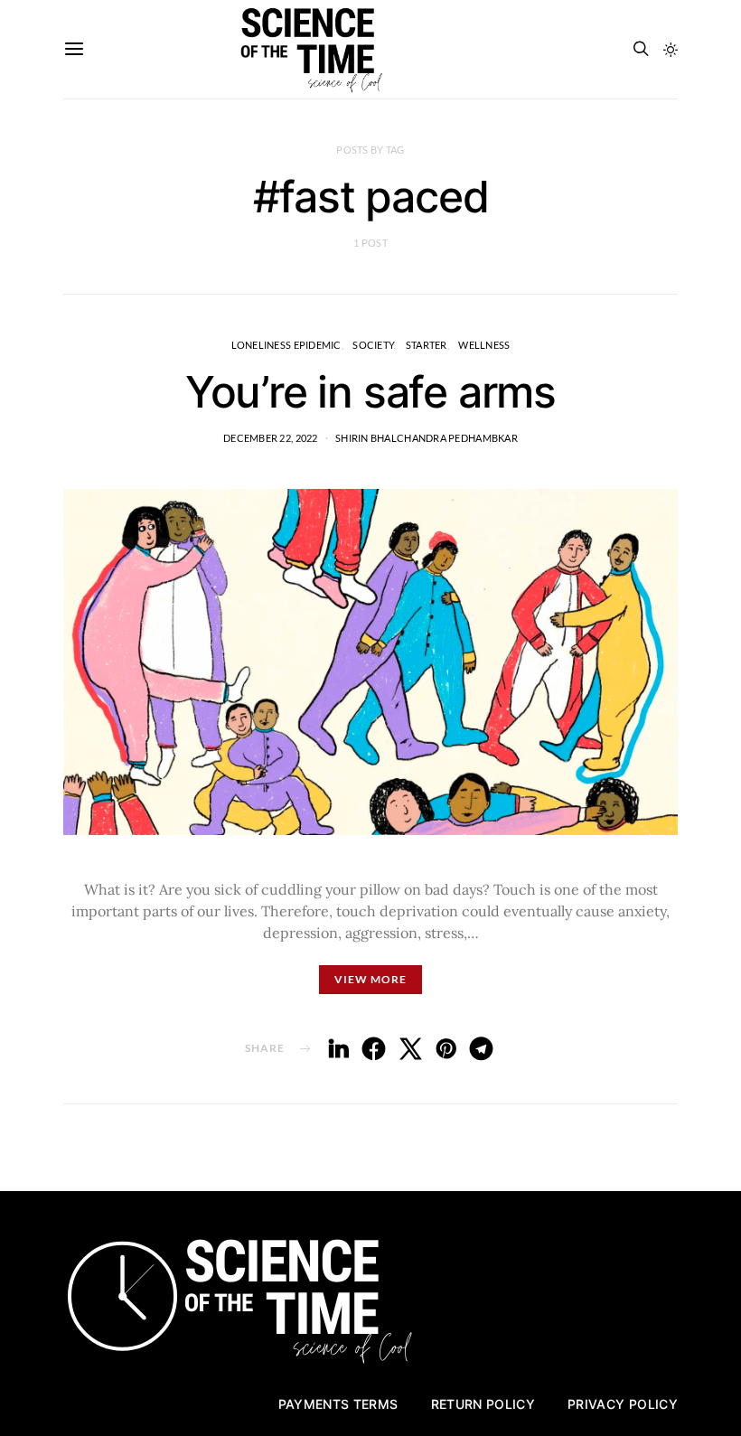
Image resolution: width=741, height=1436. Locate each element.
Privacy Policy (622, 1404)
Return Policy (483, 1404)
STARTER (426, 345)
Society (373, 345)
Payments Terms (338, 1404)
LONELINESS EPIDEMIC (286, 345)
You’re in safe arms (370, 391)
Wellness (484, 345)
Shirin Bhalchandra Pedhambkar (426, 438)
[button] (670, 49)
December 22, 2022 (270, 438)
